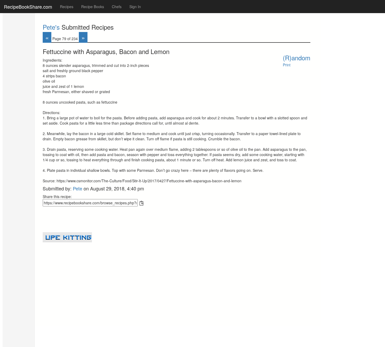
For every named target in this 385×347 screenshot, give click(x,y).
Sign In (135, 6)
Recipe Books (92, 6)
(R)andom (296, 57)
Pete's (51, 26)
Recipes (66, 6)
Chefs (117, 6)
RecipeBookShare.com (28, 6)
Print (286, 64)
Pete (77, 188)
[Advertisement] (177, 279)
